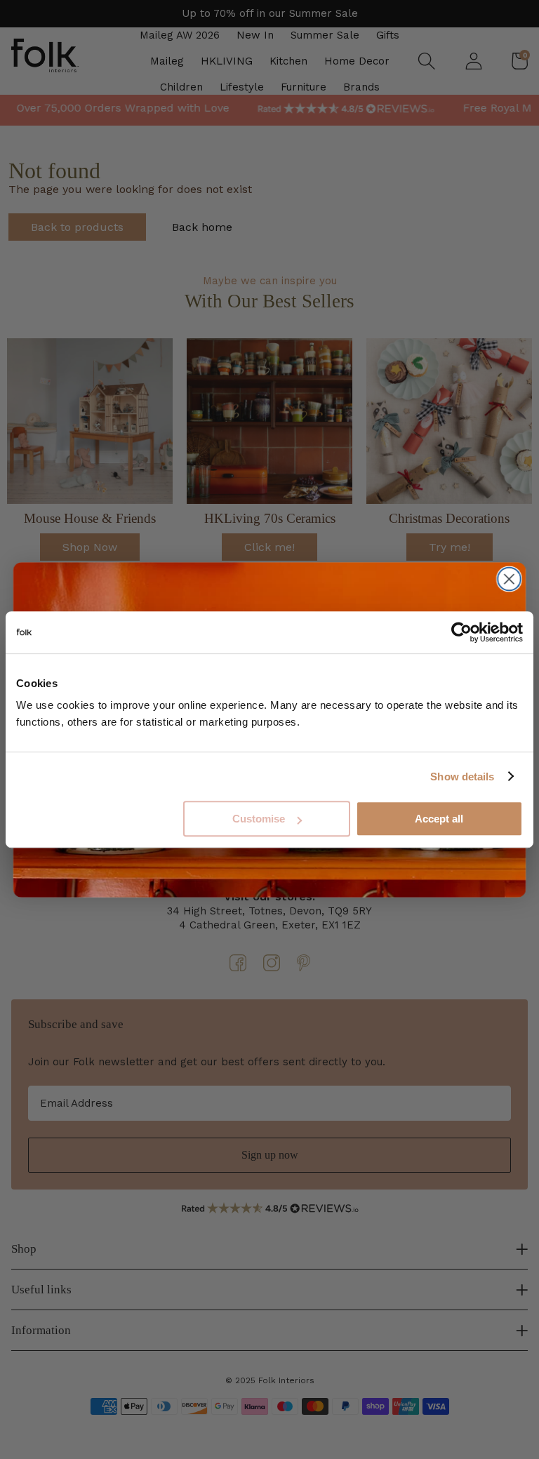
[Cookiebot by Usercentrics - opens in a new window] (461, 632)
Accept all (439, 819)
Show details (462, 776)
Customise (258, 819)
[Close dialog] (509, 578)
